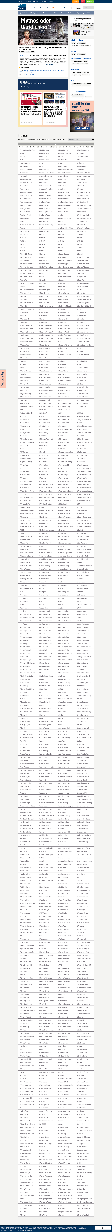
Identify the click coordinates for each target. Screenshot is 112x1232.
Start (36, 8)
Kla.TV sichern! (27, 1)
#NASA (26, 70)
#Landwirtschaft (66, 13)
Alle (56, 144)
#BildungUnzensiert (47, 70)
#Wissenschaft (56, 70)
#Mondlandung (32, 70)
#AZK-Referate (22, 72)
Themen (66, 8)
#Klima (56, 13)
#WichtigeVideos (34, 13)
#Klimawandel (46, 13)
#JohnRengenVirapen (32, 72)
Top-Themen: (23, 13)
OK (103, 1228)
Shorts (50, 8)
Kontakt (51, 1)
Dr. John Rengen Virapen (82, 19)
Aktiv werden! (44, 1)
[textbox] (80, 139)
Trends (42, 8)
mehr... (89, 13)
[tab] (24, 55)
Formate (59, 8)
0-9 (92, 147)
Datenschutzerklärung (26, 1230)
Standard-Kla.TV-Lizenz (31, 74)
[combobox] (80, 139)
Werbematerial (35, 1)
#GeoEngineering (79, 13)
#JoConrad (39, 70)
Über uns (20, 1)
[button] (75, 1)
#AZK (62, 70)
